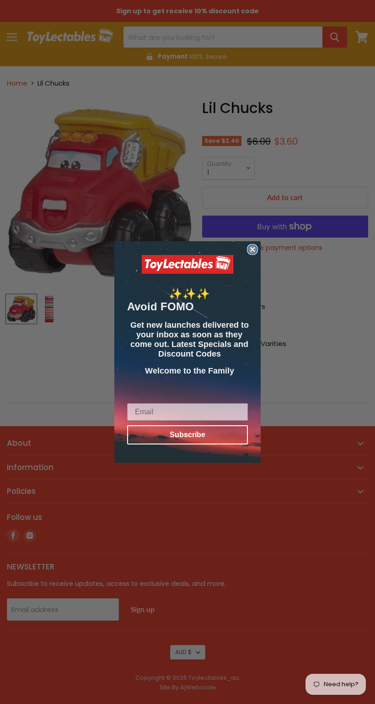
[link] (187, 264)
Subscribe (187, 435)
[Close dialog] (252, 249)
